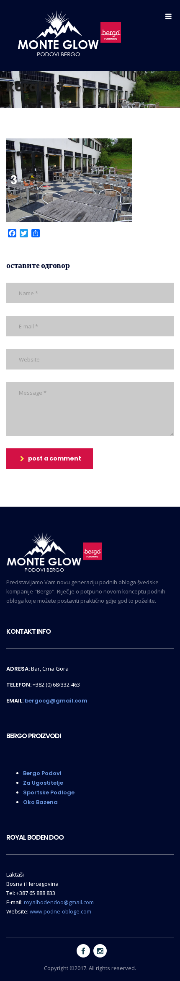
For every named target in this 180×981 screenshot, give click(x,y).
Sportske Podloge (49, 792)
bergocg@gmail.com (56, 701)
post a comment (54, 458)
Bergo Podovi (42, 773)
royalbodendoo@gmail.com (59, 902)
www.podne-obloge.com (60, 911)
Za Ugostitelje (43, 783)
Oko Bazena (40, 802)
